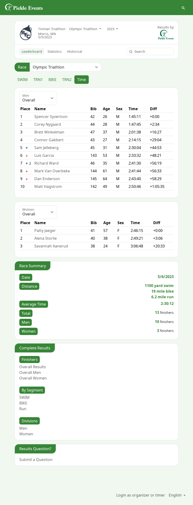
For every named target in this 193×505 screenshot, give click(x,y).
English (176, 495)
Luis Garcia (44, 155)
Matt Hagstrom (48, 186)
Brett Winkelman (49, 132)
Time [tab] (81, 79)
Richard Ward (46, 163)
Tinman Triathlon (51, 29)
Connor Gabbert (49, 139)
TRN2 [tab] (67, 79)
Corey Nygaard (47, 124)
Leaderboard (32, 51)
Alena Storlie (45, 238)
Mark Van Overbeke (52, 171)
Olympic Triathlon (83, 29)
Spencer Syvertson (51, 116)
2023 (111, 29)
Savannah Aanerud (51, 246)
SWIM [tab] (22, 79)
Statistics (55, 51)
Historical (74, 51)
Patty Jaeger (45, 230)
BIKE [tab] (52, 79)
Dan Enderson (47, 178)
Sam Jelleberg (46, 147)
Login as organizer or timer (140, 495)
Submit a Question (35, 459)
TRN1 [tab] (38, 79)
